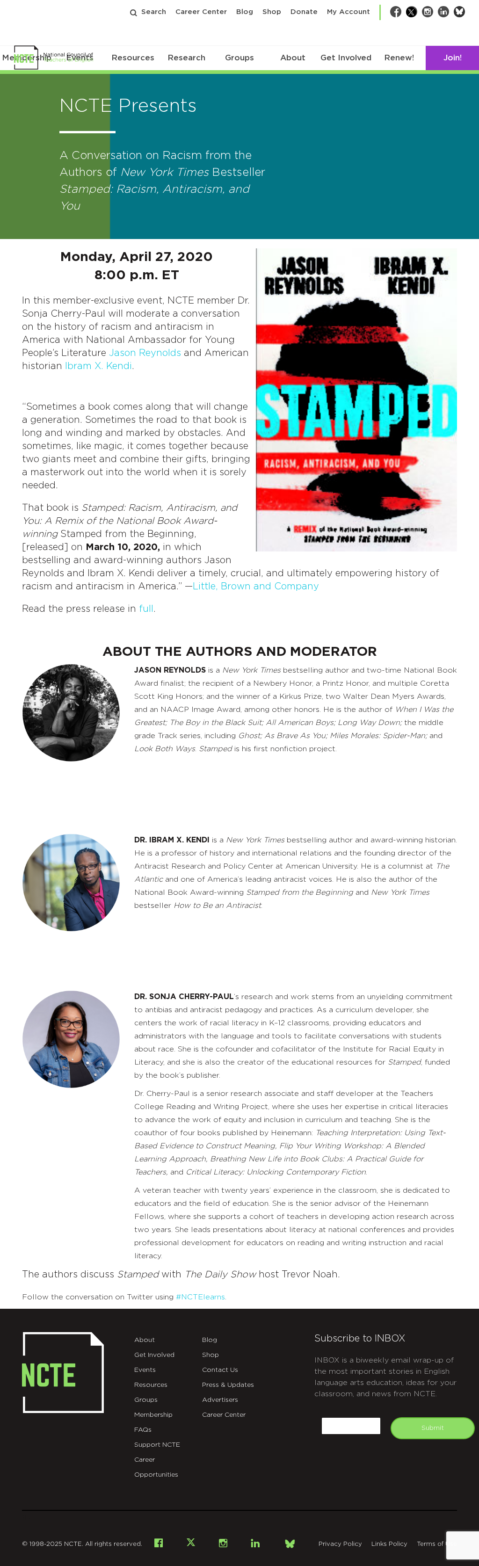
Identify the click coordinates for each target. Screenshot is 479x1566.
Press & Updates (228, 1385)
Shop (271, 11)
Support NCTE (157, 1445)
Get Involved (345, 58)
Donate (304, 11)
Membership (153, 1415)
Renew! (399, 58)
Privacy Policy (340, 1544)
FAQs (143, 1430)
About (292, 58)
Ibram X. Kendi (98, 366)
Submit (432, 1428)
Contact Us (220, 1370)
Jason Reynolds (145, 353)
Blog (244, 11)
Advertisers (220, 1400)
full (146, 609)
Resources (132, 58)
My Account (348, 11)
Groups (239, 58)
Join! (452, 58)
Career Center (201, 11)
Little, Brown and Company (256, 586)
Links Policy (389, 1544)
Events (145, 1370)
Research (186, 58)
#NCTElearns (200, 1297)
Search (153, 11)
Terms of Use (437, 1544)
